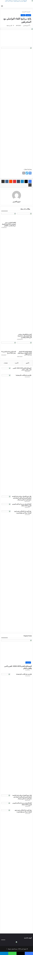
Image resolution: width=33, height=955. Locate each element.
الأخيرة (16, 363)
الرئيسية (29, 11)
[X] (26, 181)
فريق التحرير (25, 25)
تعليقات (6, 363)
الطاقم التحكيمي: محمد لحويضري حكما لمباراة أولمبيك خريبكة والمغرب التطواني (9, 224)
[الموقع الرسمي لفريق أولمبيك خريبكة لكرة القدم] (16, 2)
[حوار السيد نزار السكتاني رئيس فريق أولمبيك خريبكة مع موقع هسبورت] (6, 570)
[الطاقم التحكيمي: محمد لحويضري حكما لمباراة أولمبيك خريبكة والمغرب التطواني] (8, 217)
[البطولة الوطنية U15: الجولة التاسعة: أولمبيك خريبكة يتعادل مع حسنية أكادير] (24, 346)
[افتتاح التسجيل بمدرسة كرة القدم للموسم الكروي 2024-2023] (6, 506)
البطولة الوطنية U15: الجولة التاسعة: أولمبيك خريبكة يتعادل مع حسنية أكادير (25, 353)
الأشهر (27, 363)
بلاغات (23, 15)
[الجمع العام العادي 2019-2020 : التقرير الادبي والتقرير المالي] (6, 370)
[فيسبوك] (30, 181)
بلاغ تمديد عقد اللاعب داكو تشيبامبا (23, 375)
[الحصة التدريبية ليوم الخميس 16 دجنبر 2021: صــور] (8, 346)
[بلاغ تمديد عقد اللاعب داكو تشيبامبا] (6, 434)
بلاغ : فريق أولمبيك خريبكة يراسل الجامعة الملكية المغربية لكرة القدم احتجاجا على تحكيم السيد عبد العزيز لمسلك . (21, 498)
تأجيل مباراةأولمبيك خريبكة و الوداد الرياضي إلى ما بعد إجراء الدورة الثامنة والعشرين (25, 336)
